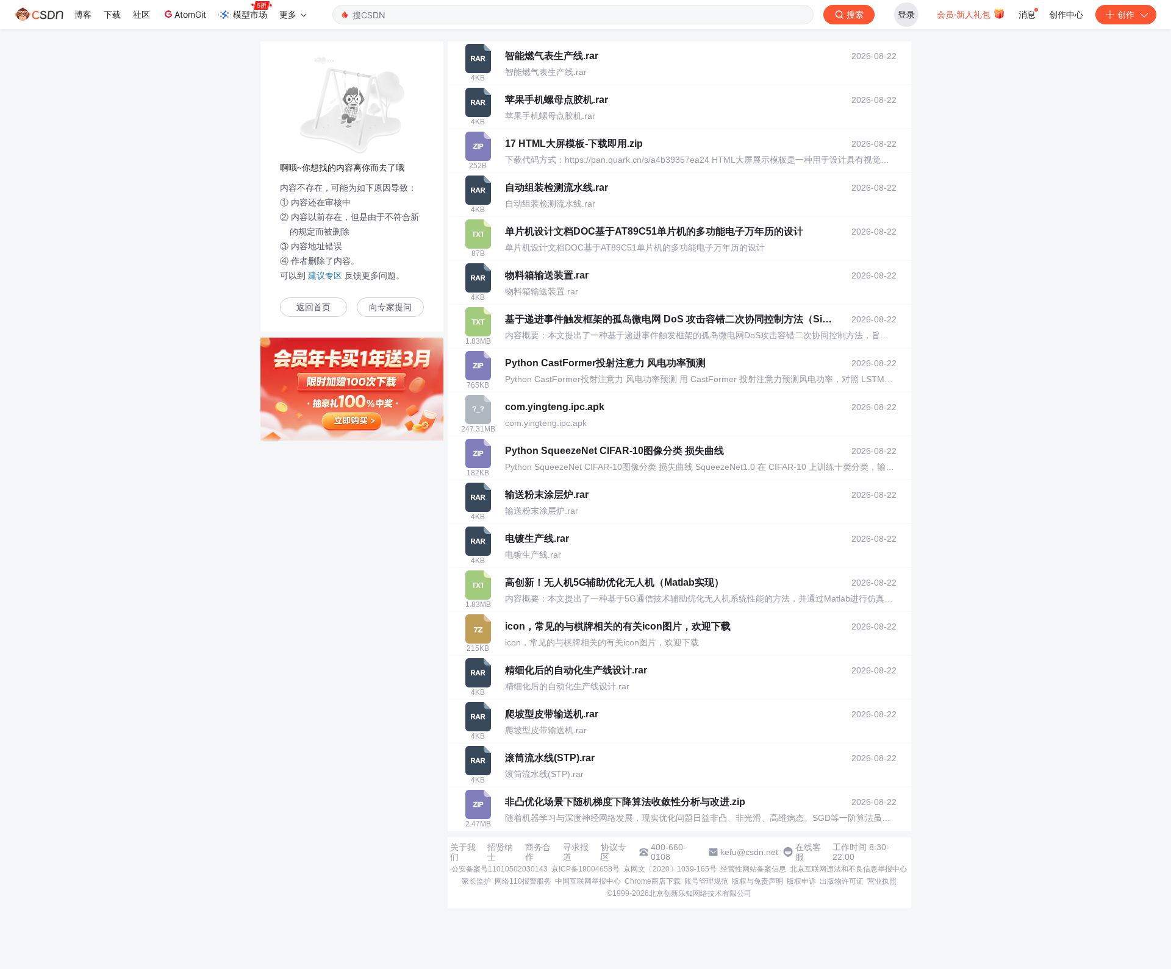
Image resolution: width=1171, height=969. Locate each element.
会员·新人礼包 (965, 14)
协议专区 (613, 852)
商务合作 (538, 852)
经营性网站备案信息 (753, 869)
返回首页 (313, 307)
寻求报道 (576, 852)
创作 (1125, 14)
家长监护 (476, 881)
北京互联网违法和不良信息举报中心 (848, 869)
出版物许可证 (842, 881)
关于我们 (463, 852)
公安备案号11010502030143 (499, 869)
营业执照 (882, 881)
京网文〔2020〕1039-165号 (670, 869)
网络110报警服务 (523, 881)
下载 (112, 14)
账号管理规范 (706, 881)
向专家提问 (390, 307)
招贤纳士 (500, 852)
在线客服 (808, 852)
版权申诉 (801, 881)
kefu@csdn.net (749, 852)
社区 (141, 14)
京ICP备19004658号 (585, 869)
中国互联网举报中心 (588, 881)
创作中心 (1066, 14)
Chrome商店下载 (653, 881)
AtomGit (190, 14)
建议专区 (325, 275)
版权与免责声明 (757, 881)
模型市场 (250, 14)
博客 (82, 14)
